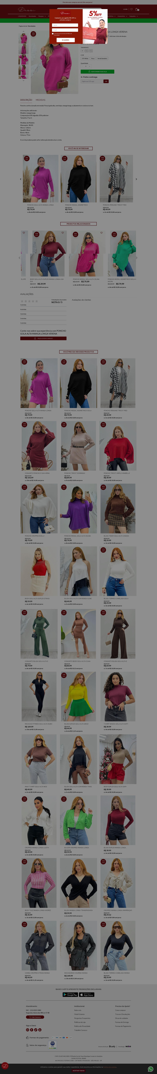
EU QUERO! (65, 40)
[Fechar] (104, 12)
